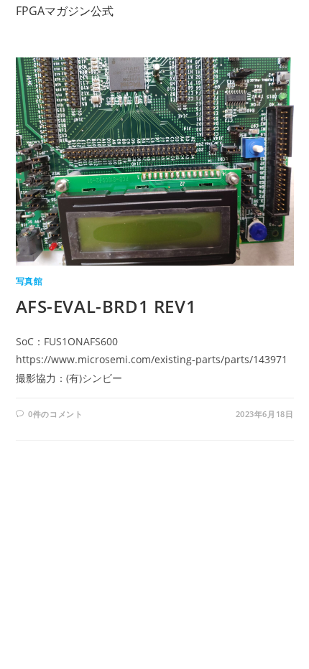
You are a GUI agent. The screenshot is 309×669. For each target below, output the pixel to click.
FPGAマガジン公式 (65, 11)
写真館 (29, 281)
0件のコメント (55, 413)
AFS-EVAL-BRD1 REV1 (106, 306)
